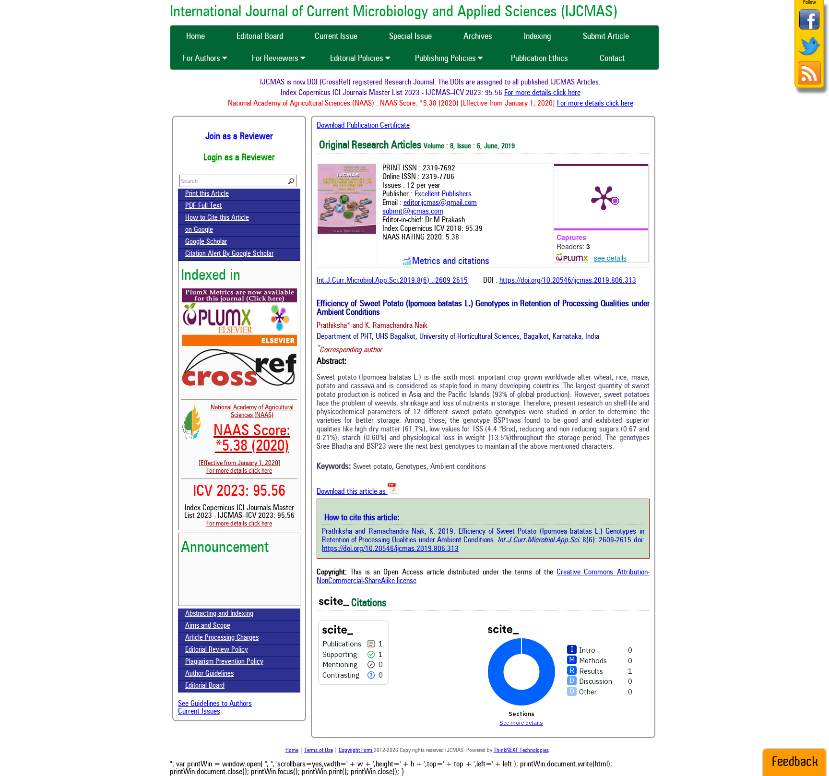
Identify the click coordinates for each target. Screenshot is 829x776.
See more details (521, 722)
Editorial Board (205, 686)
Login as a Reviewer (239, 158)
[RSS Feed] (809, 83)
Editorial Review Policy (216, 650)
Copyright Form (356, 750)
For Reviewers (276, 58)
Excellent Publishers (443, 194)
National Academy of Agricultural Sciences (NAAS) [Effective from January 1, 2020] (246, 435)
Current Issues (199, 712)
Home (291, 750)
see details (610, 258)
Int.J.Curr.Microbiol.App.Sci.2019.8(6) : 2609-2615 (392, 281)
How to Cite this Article (217, 218)
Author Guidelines (209, 674)
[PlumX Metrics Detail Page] (603, 197)
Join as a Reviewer (239, 136)
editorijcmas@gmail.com (440, 203)
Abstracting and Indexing (219, 614)
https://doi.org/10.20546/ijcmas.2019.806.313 (567, 281)
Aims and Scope (207, 626)
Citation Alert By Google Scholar (229, 254)
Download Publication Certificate (363, 126)
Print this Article (207, 194)
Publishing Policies (446, 58)
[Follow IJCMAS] (809, 56)
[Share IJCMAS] (809, 29)
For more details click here (554, 93)
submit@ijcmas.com (412, 211)
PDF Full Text (203, 206)
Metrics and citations (450, 261)
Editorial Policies (357, 58)
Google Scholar (206, 242)
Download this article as (352, 492)
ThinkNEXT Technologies (521, 750)
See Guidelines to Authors (215, 704)
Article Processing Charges (222, 638)
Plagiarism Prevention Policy (224, 662)
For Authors (202, 58)
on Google (199, 230)
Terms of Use (318, 750)
